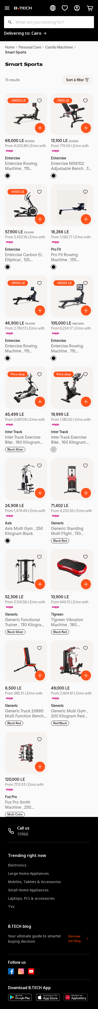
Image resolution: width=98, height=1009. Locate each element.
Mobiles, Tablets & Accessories (34, 881)
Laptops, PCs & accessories (31, 898)
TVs (11, 906)
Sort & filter (75, 80)
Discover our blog (74, 938)
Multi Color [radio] (15, 814)
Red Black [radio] (60, 723)
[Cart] (90, 8)
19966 (22, 834)
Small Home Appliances (28, 890)
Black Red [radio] (60, 540)
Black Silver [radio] (15, 449)
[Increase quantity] (40, 128)
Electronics (17, 865)
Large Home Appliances (28, 873)
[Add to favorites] (39, 101)
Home (10, 47)
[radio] (7, 175)
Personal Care (30, 47)
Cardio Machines (59, 47)
